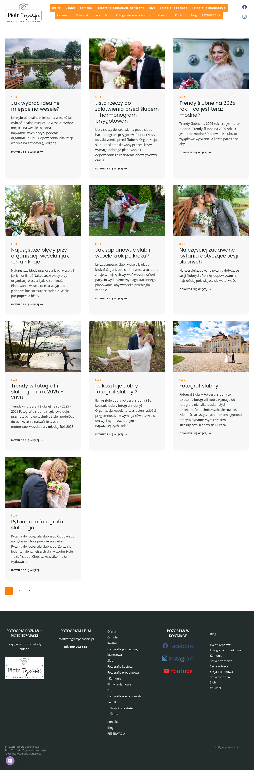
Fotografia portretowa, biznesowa (121, 8)
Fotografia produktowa (208, 8)
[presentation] (43, 63)
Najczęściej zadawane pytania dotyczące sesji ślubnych (208, 255)
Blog (194, 15)
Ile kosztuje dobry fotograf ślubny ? (116, 388)
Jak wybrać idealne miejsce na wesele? (35, 106)
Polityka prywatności (227, 747)
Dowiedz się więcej (27, 151)
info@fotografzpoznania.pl (76, 639)
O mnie (70, 8)
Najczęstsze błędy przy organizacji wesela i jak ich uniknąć (40, 255)
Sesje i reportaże (121, 708)
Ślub (152, 8)
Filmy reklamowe (88, 15)
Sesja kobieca (219, 666)
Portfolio (86, 8)
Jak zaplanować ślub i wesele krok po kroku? (122, 252)
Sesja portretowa (221, 672)
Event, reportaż (220, 645)
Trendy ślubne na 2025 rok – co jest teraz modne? (207, 109)
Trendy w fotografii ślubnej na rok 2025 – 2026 (37, 391)
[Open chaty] (10, 760)
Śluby (114, 714)
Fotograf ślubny (198, 385)
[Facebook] (244, 6)
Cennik (112, 702)
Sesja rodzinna (220, 677)
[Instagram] (244, 16)
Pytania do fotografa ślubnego (37, 524)
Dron (108, 15)
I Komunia (64, 15)
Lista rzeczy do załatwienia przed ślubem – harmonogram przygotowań (127, 112)
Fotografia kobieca (174, 8)
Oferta (56, 8)
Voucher (215, 688)
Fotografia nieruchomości (135, 15)
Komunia (216, 656)
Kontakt (180, 15)
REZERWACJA (211, 15)
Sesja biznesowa (221, 661)
